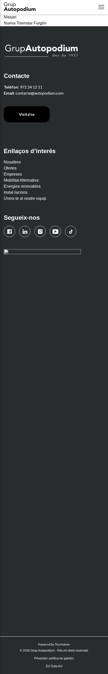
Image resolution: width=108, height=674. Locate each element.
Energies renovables (22, 186)
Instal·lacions (15, 192)
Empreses (13, 174)
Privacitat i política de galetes (54, 658)
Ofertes (10, 168)
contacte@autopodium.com (40, 93)
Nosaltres (12, 162)
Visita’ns (27, 114)
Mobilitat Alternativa (21, 180)
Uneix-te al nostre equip (25, 198)
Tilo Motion (62, 644)
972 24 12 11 (31, 87)
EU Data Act (54, 666)
